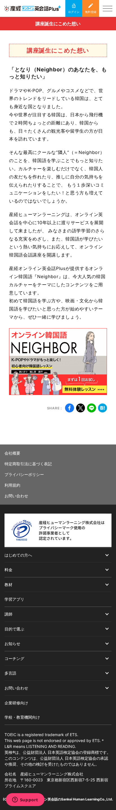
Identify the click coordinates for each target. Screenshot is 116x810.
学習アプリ (14, 599)
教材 (8, 584)
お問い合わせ (16, 495)
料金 (8, 569)
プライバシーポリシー (24, 474)
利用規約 (12, 485)
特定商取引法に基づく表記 (28, 463)
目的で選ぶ (14, 629)
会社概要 (12, 453)
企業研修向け (16, 702)
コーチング (14, 658)
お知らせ (12, 643)
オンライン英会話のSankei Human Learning (65, 799)
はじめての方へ (18, 555)
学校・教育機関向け (22, 717)
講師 (8, 614)
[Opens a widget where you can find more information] (25, 800)
